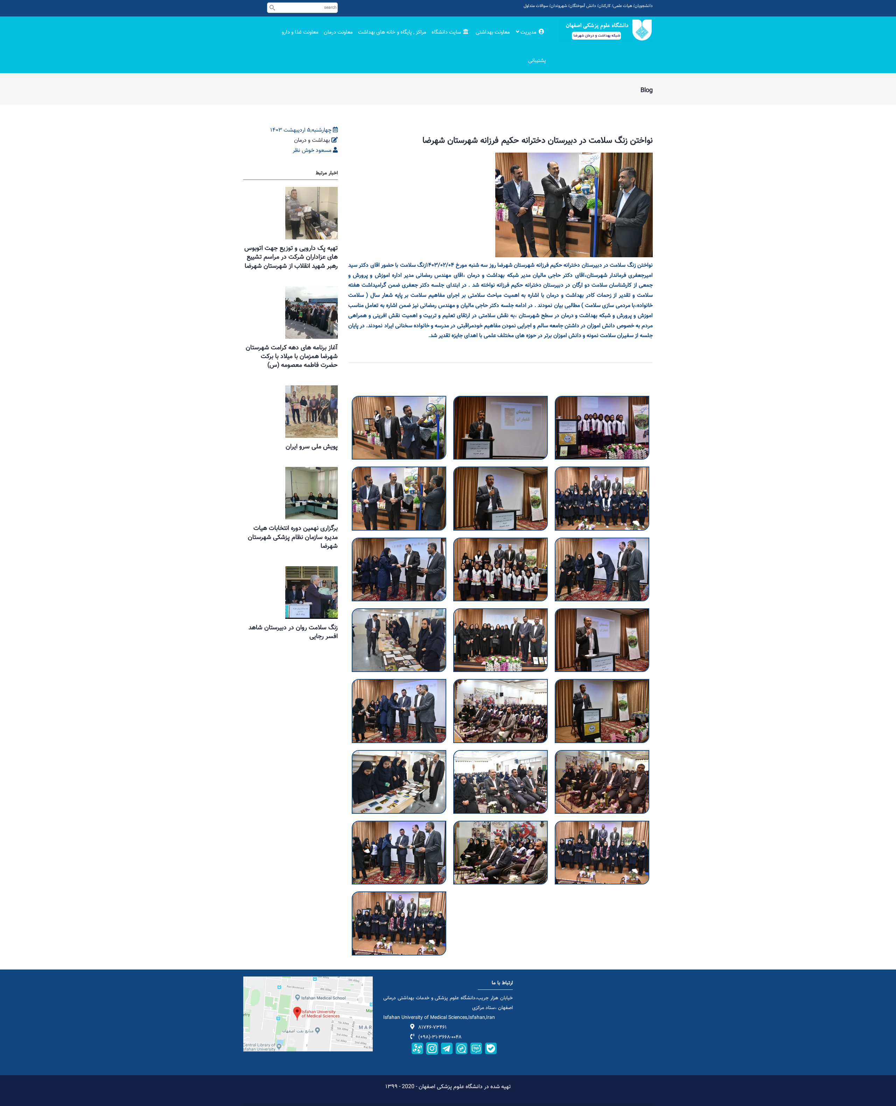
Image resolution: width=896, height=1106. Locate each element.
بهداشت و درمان (312, 140)
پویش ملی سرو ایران (312, 447)
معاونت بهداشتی (493, 32)
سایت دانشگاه (447, 32)
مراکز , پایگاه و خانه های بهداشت (392, 32)
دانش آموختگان (582, 6)
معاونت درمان (338, 32)
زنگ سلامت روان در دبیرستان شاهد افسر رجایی (293, 632)
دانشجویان (644, 6)
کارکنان (604, 6)
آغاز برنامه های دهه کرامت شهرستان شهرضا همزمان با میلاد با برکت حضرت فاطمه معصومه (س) (292, 356)
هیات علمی (622, 6)
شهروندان (559, 6)
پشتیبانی (537, 61)
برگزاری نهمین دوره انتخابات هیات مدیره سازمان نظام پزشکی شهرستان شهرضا (293, 537)
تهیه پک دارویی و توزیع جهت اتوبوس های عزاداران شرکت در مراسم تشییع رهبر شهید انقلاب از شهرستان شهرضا (291, 257)
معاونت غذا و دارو (300, 32)
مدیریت (528, 32)
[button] (399, 400)
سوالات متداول (536, 6)
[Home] (605, 30)
